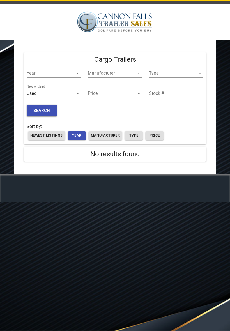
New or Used (36, 86)
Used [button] (31, 93)
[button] (54, 73)
